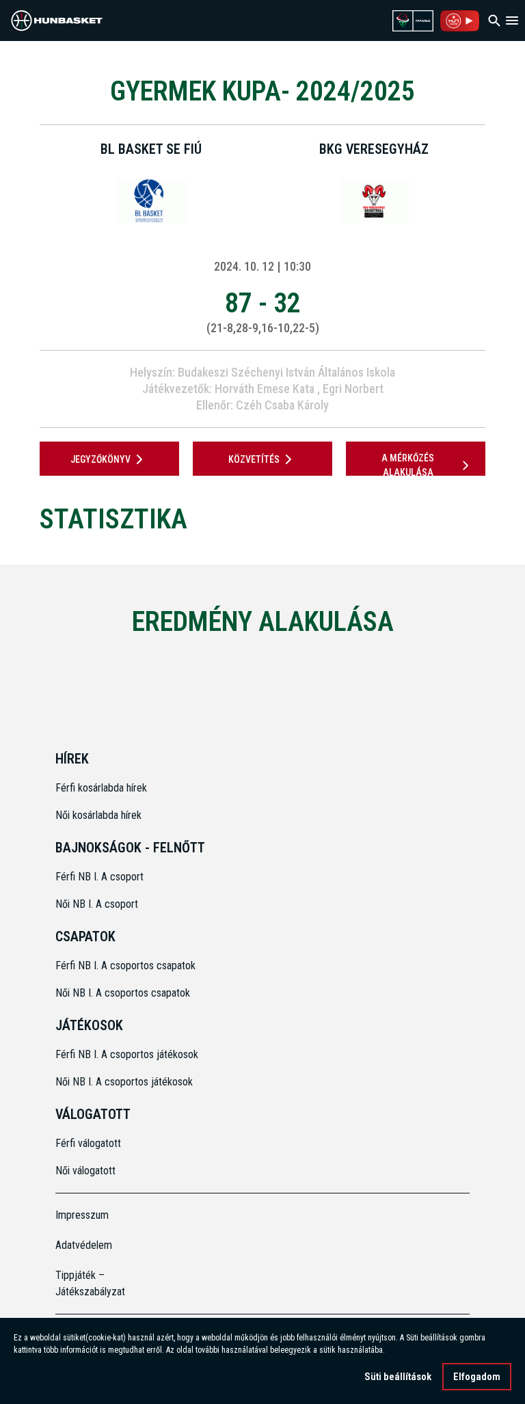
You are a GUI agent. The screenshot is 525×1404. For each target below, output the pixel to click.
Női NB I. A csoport (96, 903)
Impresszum (82, 1215)
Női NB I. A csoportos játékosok (124, 1081)
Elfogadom (476, 1377)
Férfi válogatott (88, 1143)
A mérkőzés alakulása (407, 465)
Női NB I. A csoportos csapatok (124, 992)
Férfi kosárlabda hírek (101, 787)
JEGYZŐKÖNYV (100, 459)
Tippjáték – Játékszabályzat (90, 1283)
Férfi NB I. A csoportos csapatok (126, 965)
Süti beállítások (397, 1377)
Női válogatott (85, 1170)
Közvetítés (254, 459)
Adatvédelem (83, 1245)
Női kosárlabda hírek (98, 815)
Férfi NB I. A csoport (99, 876)
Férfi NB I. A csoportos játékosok (126, 1054)
